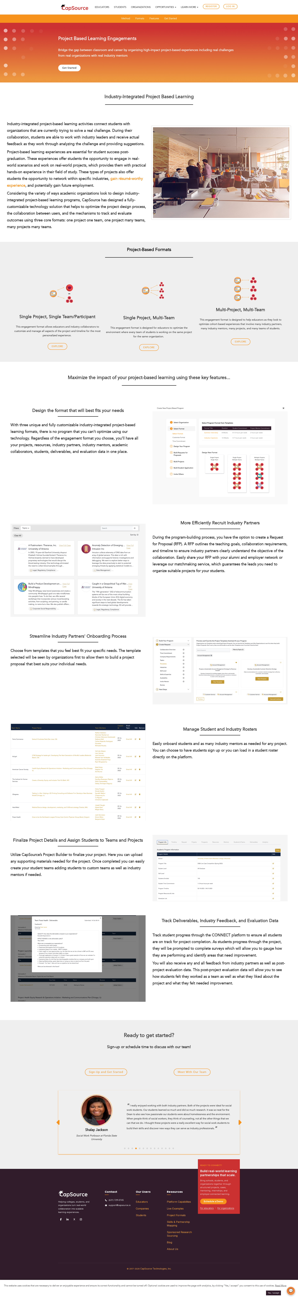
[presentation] (58, 1122)
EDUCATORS (102, 7)
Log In (230, 6)
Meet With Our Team (192, 1072)
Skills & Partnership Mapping (178, 1223)
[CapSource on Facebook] (60, 1219)
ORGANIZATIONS (141, 7)
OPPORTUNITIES (165, 7)
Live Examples (175, 1208)
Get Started (170, 18)
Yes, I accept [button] (273, 1292)
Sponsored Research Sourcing (179, 1234)
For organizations (225, 1208)
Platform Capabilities (179, 1201)
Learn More (189, 7)
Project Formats (176, 1215)
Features (154, 18)
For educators (207, 1208)
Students (141, 1215)
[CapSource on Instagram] (81, 1219)
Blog (169, 1242)
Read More (280, 1285)
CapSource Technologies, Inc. (155, 1268)
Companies (142, 1208)
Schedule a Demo (213, 1201)
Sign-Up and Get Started (106, 1072)
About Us (172, 1249)
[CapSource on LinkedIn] (67, 1219)
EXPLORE (57, 346)
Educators (142, 1201)
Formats (139, 18)
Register (211, 6)
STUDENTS (120, 7)
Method (125, 18)
